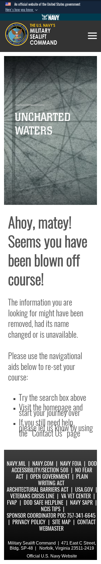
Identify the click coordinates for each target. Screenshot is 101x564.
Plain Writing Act (63, 480)
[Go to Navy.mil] (51, 17)
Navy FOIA (70, 463)
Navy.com (42, 463)
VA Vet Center (76, 496)
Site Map (61, 522)
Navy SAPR (81, 502)
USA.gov (84, 489)
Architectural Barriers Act (37, 489)
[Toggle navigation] (92, 35)
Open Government (49, 476)
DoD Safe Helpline (43, 502)
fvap (12, 502)
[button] (22, 9)
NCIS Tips (50, 509)
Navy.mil (16, 463)
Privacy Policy (29, 522)
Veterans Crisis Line (32, 496)
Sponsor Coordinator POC (36, 515)
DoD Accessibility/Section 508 (54, 467)
